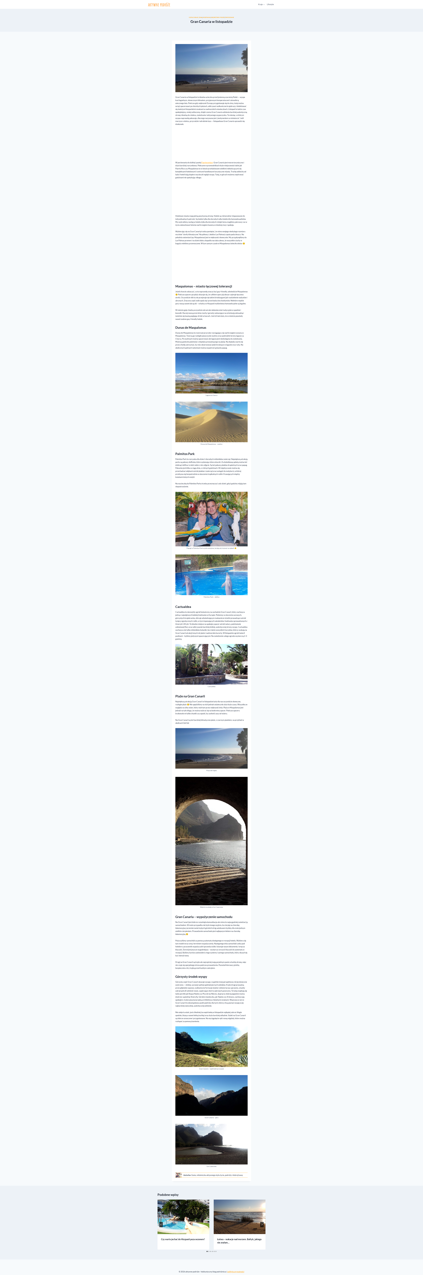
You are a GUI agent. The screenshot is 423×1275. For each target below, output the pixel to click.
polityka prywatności (235, 1271)
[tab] (207, 1251)
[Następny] (262, 1224)
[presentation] (183, 1217)
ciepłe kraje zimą (195, 17)
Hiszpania (207, 17)
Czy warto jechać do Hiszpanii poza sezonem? (183, 1239)
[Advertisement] (211, 144)
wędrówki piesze (218, 17)
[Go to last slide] (161, 1224)
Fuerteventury (207, 162)
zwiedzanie (229, 17)
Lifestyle (270, 4)
